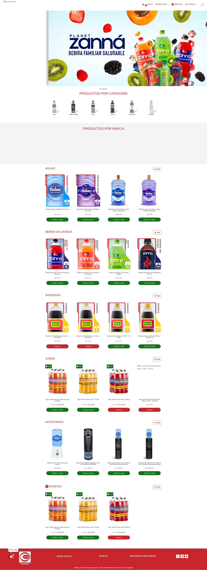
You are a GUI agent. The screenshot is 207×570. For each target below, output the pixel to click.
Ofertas (178, 4)
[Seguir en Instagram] (182, 556)
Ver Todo (157, 169)
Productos (161, 4)
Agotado (57, 346)
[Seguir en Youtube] (186, 556)
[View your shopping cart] (143, 6)
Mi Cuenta (190, 4)
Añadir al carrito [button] (57, 219)
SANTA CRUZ (63, 556)
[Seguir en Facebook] (178, 556)
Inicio (150, 4)
